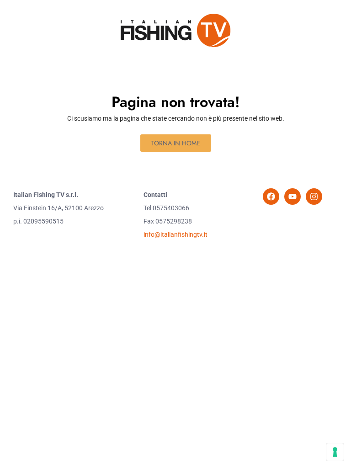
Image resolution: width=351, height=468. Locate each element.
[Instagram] (314, 196)
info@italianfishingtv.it (175, 234)
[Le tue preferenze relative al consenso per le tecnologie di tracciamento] (335, 452)
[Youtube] (292, 196)
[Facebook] (271, 196)
